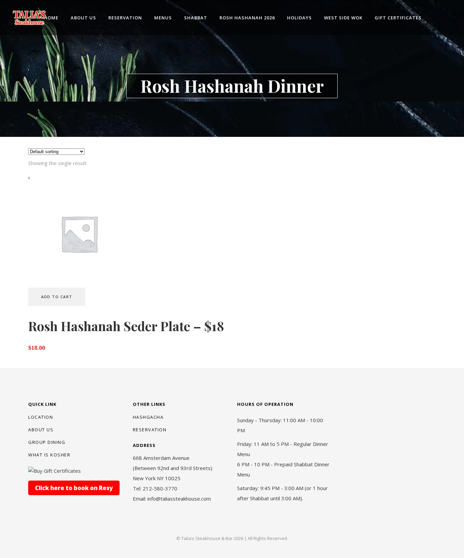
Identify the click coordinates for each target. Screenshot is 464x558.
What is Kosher (49, 455)
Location (40, 417)
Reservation (150, 430)
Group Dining (46, 442)
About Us (40, 430)
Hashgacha (148, 417)
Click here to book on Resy (74, 488)
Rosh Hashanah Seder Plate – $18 (126, 326)
